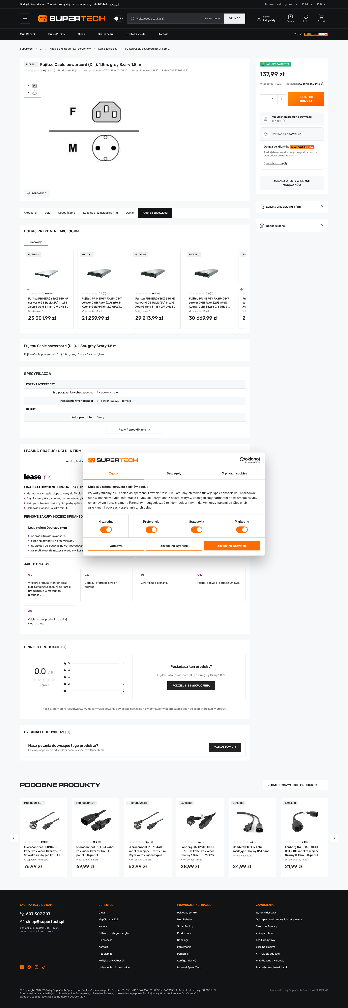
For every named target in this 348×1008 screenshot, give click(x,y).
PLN (319, 4)
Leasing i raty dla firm (79, 461)
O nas (81, 34)
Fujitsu (76, 70)
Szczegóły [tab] (174, 473)
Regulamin (105, 953)
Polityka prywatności (111, 960)
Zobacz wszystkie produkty (292, 785)
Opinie (130, 212)
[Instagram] (36, 967)
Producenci (184, 933)
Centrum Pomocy (266, 926)
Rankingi (182, 939)
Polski (305, 4)
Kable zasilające (107, 48)
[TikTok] (44, 967)
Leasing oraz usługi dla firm (100, 212)
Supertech (26, 48)
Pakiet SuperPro (187, 912)
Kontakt (163, 34)
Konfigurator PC (186, 960)
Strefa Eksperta (136, 34)
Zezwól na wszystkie (232, 545)
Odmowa (116, 545)
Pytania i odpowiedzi (155, 212)
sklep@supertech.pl (45, 921)
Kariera (103, 926)
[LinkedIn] (22, 967)
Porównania (184, 946)
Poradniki (182, 953)
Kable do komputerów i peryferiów (70, 48)
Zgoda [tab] (113, 473)
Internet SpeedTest (189, 967)
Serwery (36, 241)
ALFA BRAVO (320, 990)
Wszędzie (211, 18)
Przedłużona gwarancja (270, 960)
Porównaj (38, 193)
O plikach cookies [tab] (234, 473)
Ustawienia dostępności (279, 4)
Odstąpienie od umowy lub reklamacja (279, 919)
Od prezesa (105, 939)
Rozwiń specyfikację (132, 429)
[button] (32, 89)
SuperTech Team (299, 990)
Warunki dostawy (266, 912)
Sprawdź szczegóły (275, 163)
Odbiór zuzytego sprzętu (114, 933)
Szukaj (234, 18)
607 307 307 (38, 913)
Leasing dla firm (265, 946)
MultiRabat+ (27, 34)
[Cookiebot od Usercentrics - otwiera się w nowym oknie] (242, 460)
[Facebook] (29, 967)
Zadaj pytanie (225, 747)
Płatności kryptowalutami (271, 967)
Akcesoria (30, 212)
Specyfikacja (66, 212)
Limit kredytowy (265, 939)
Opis (47, 212)
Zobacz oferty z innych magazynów (291, 183)
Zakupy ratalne (265, 933)
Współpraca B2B (109, 919)
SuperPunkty (56, 34)
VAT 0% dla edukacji (268, 953)
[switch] (151, 529)
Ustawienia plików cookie (114, 967)
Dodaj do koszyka (306, 99)
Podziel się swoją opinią (191, 685)
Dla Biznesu (105, 34)
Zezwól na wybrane (174, 545)
